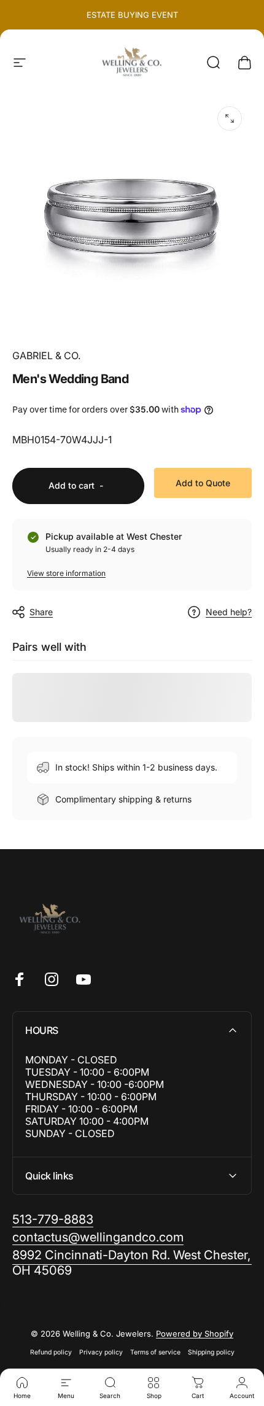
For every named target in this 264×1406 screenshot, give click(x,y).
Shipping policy (211, 1352)
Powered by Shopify (194, 1333)
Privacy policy (101, 1352)
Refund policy (51, 1352)
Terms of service (155, 1352)
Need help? (229, 612)
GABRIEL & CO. (46, 355)
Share (41, 612)
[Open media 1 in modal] (229, 118)
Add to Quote (203, 483)
